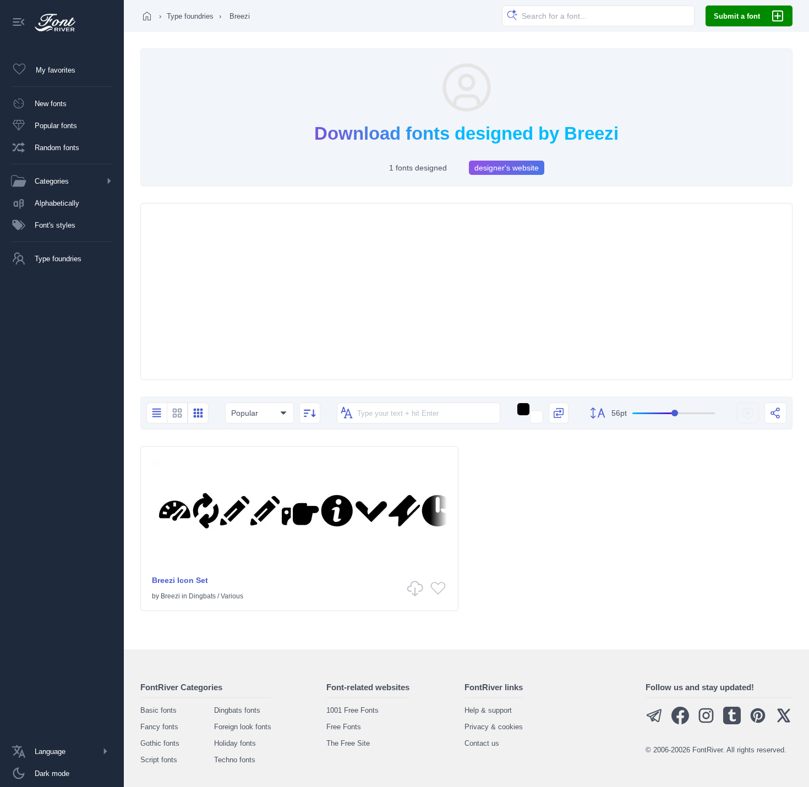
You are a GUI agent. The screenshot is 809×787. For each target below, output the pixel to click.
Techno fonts (234, 760)
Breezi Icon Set (180, 580)
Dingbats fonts (237, 710)
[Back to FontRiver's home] (50, 22)
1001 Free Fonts (352, 710)
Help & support (488, 710)
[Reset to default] (748, 413)
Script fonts (158, 760)
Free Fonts (343, 727)
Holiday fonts (235, 743)
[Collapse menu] (18, 22)
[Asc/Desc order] (309, 413)
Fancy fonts (159, 727)
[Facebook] (680, 722)
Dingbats (202, 596)
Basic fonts (158, 710)
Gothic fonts (159, 743)
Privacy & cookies (493, 727)
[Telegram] (654, 722)
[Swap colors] (559, 413)
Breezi (170, 596)
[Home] (147, 16)
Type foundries (190, 16)
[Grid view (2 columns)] (177, 413)
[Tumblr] (732, 722)
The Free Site (348, 743)
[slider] (673, 413)
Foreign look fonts (242, 727)
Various (232, 596)
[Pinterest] (758, 722)
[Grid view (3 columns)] (198, 413)
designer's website (506, 167)
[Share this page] (775, 413)
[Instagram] (706, 722)
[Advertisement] (466, 291)
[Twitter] (783, 722)
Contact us (481, 743)
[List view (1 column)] (156, 413)
